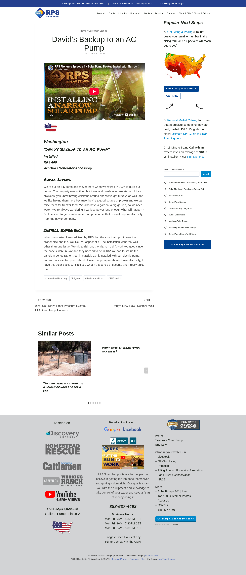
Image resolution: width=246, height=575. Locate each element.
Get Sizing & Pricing (179, 31)
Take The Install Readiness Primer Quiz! (187, 189)
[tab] (88, 403)
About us (163, 500)
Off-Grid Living (167, 461)
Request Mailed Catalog (182, 120)
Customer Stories (94, 54)
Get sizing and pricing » (172, 4)
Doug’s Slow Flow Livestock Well (133, 303)
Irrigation (122, 13)
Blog (143, 559)
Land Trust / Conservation (174, 474)
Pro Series (202, 183)
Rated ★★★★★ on (121, 422)
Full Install (191, 183)
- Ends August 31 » (132, 4)
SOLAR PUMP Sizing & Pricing (194, 13)
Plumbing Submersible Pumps (182, 227)
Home (159, 435)
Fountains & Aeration (189, 470)
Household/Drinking (56, 278)
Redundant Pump (94, 278)
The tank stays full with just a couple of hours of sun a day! (64, 387)
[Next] (146, 371)
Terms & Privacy (119, 559)
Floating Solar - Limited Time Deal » (83, 4)
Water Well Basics (177, 215)
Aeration (159, 13)
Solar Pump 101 (176, 195)
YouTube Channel (167, 559)
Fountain (171, 13)
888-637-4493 (196, 156)
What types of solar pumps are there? (121, 349)
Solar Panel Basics (177, 202)
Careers (163, 505)
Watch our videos (177, 183)
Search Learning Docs (174, 169)
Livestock (101, 13)
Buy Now (161, 444)
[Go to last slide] (42, 371)
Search (206, 174)
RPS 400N (114, 278)
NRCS (162, 479)
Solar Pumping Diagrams (180, 208)
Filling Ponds (166, 470)
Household (135, 13)
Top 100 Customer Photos (174, 496)
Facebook (134, 559)
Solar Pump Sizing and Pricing (182, 234)
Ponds (112, 13)
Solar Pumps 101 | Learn (173, 491)
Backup (148, 13)
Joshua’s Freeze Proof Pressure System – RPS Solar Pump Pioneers (61, 305)
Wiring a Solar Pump (178, 221)
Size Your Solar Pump (169, 440)
